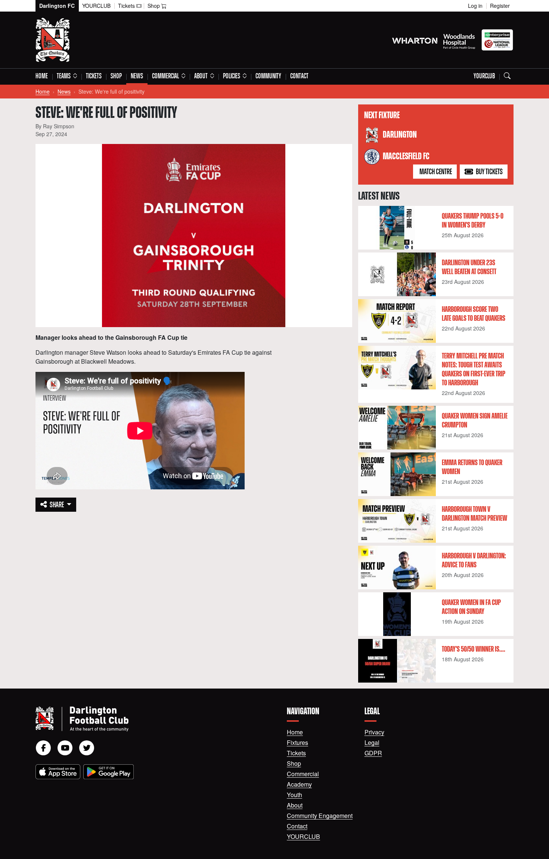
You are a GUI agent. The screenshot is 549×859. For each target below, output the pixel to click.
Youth (294, 794)
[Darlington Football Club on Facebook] (43, 747)
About (295, 805)
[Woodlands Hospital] (459, 40)
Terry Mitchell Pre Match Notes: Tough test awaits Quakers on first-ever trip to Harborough (473, 369)
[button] (66, 77)
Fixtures (297, 742)
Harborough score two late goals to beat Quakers (473, 314)
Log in (475, 5)
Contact (299, 76)
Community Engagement (320, 815)
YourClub (96, 5)
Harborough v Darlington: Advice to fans (474, 560)
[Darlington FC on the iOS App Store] (57, 771)
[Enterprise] (497, 40)
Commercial (303, 773)
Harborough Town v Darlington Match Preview (474, 514)
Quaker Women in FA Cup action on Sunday (471, 607)
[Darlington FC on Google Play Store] (108, 771)
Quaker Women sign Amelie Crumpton (475, 421)
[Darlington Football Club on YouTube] (65, 747)
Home (41, 76)
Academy (299, 784)
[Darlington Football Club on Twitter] (86, 747)
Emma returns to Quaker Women (472, 467)
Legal (372, 742)
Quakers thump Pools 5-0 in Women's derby (472, 221)
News (137, 76)
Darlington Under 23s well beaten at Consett (469, 267)
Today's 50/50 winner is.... (473, 649)
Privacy (374, 732)
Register (500, 5)
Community (268, 76)
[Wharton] (414, 39)
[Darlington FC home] (152, 718)
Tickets (94, 76)
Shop (116, 76)
